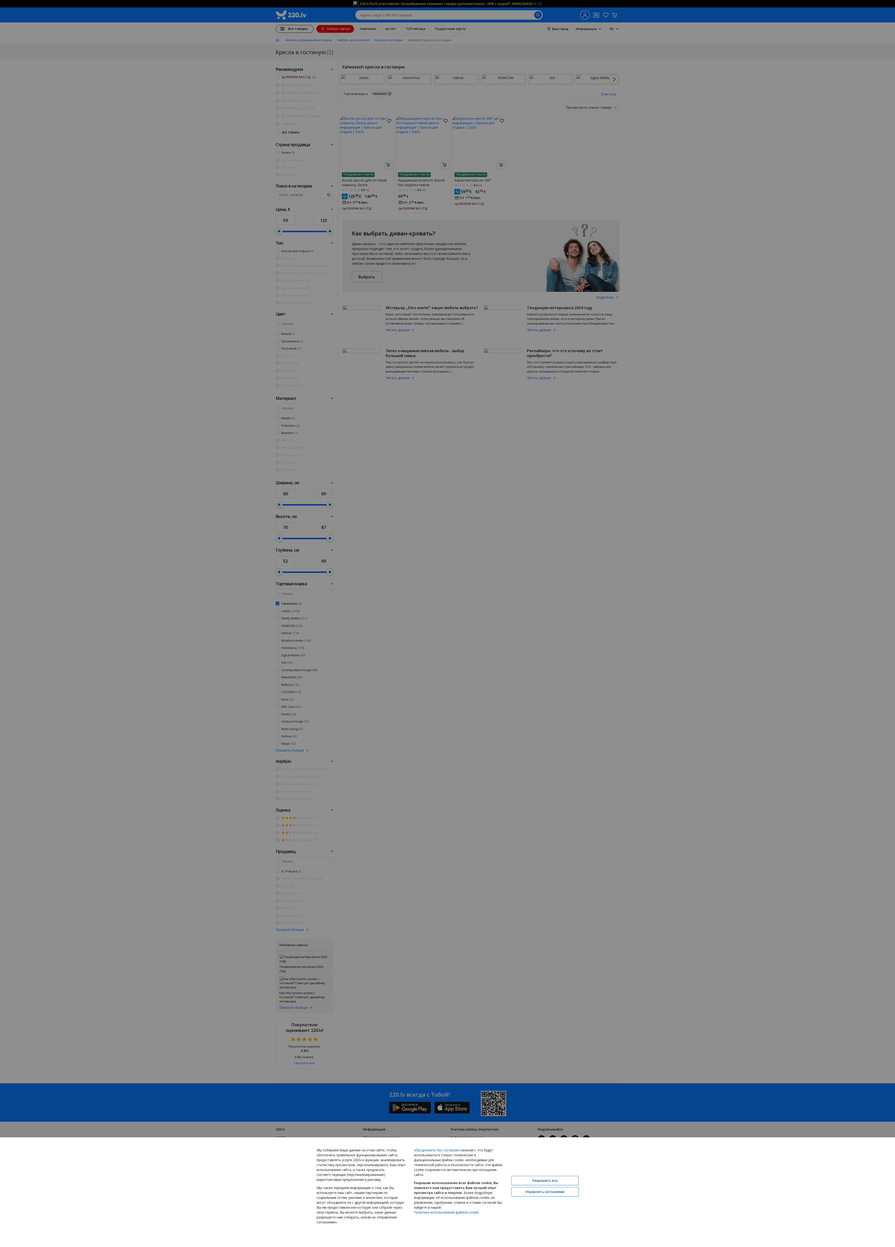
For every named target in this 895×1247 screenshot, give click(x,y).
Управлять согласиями (544, 1191)
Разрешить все (545, 1180)
